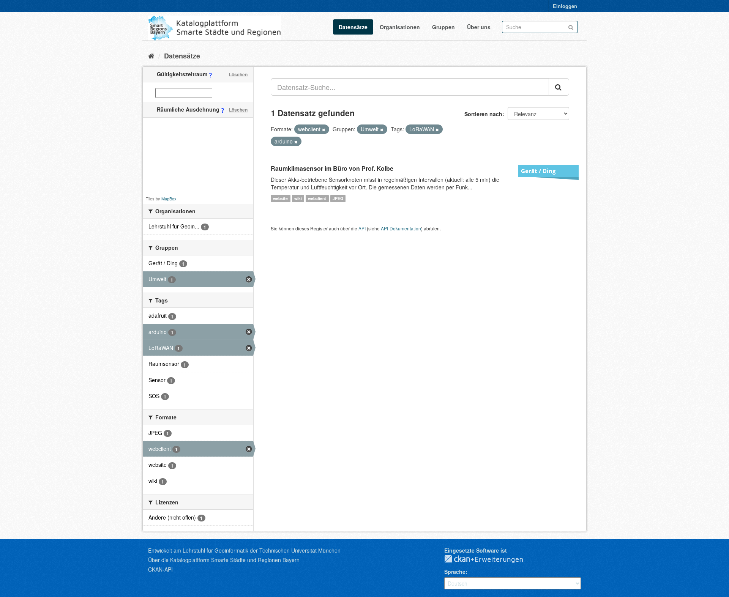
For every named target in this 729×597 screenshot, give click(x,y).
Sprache (454, 571)
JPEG (338, 198)
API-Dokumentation (401, 228)
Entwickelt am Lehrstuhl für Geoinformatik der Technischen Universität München (244, 550)
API (362, 228)
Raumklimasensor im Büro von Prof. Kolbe (332, 168)
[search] (559, 87)
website (280, 198)
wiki (298, 198)
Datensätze (353, 27)
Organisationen (400, 27)
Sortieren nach (483, 114)
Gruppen (443, 27)
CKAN (489, 559)
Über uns (479, 27)
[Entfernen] (323, 129)
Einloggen (565, 5)
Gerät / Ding (538, 171)
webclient (317, 198)
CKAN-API (160, 569)
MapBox (169, 198)
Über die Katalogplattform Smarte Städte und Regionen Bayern (224, 560)
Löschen (238, 74)
